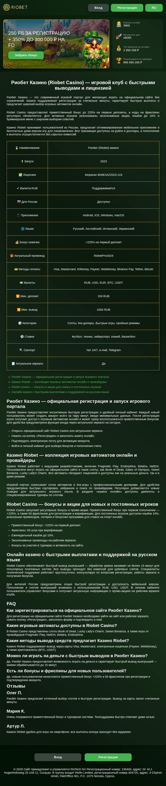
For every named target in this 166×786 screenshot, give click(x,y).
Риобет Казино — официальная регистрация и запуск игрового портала (60, 377)
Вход (98, 7)
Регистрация (127, 7)
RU (154, 7)
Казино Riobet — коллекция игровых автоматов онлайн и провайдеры (59, 382)
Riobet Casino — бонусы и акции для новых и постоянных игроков (56, 387)
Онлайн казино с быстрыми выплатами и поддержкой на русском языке (60, 392)
